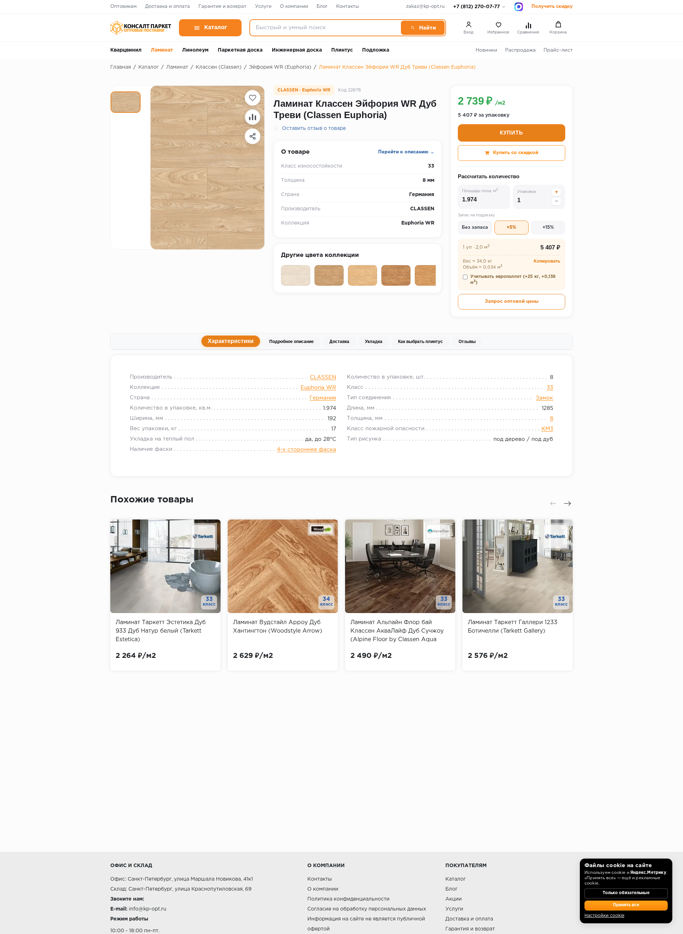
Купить (511, 133)
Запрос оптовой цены (512, 302)
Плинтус (342, 50)
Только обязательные (626, 893)
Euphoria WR (318, 387)
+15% (548, 227)
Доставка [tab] (339, 341)
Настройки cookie (604, 916)
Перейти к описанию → (406, 152)
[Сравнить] (252, 117)
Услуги (263, 7)
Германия (322, 398)
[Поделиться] (252, 136)
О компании (294, 7)
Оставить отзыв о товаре (314, 128)
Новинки (486, 50)
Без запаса (475, 227)
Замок (544, 398)
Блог (322, 7)
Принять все (626, 905)
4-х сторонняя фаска (306, 449)
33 (550, 387)
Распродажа (520, 50)
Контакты (347, 7)
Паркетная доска (240, 50)
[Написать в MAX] (518, 6)
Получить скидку (552, 7)
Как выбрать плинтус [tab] (420, 341)
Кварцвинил (126, 50)
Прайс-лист (558, 50)
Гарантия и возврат (222, 7)
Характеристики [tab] (231, 341)
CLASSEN (323, 377)
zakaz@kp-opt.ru (425, 7)
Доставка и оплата (167, 7)
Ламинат (162, 50)
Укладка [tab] (373, 341)
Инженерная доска (297, 50)
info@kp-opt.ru (147, 909)
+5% (511, 227)
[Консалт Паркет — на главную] (140, 28)
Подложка (375, 50)
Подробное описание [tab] (291, 341)
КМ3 (547, 429)
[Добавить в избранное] (252, 98)
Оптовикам (123, 7)
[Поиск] (423, 28)
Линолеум (195, 50)
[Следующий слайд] (567, 503)
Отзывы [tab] (467, 341)
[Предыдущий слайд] (553, 503)
